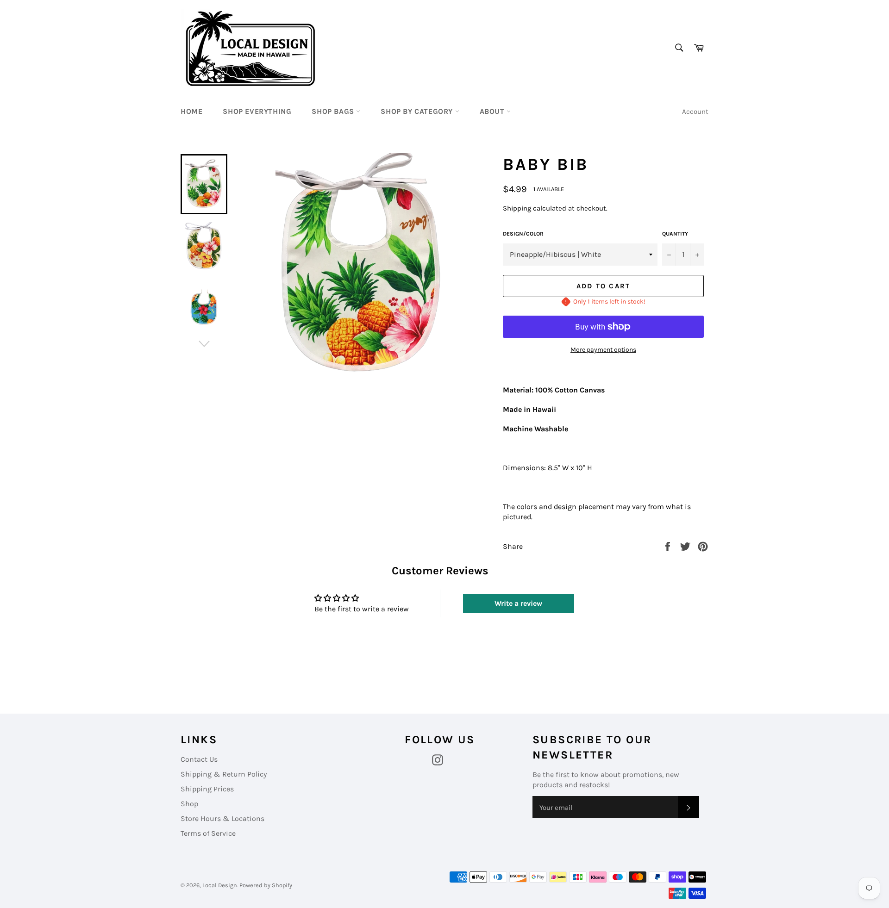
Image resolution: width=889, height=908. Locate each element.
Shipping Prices (207, 788)
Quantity (675, 233)
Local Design (219, 885)
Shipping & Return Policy (224, 774)
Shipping (517, 208)
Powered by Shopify (265, 885)
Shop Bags (334, 111)
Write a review (518, 603)
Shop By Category (418, 111)
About (493, 111)
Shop (189, 803)
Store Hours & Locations (222, 818)
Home (191, 111)
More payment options (603, 350)
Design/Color (523, 233)
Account (695, 111)
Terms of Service (208, 833)
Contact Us (199, 759)
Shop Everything (257, 111)
